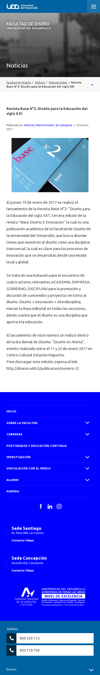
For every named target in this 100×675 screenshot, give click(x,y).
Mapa (30, 540)
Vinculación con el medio (28, 468)
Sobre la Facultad (22, 422)
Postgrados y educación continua (36, 445)
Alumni (12, 480)
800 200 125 (30, 638)
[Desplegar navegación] (50, 84)
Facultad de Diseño (28, 26)
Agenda (12, 491)
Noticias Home (45, 125)
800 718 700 (30, 650)
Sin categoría (63, 125)
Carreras (14, 434)
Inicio (11, 411)
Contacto (18, 540)
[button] (93, 6)
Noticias (29, 125)
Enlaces (11, 669)
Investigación (18, 457)
